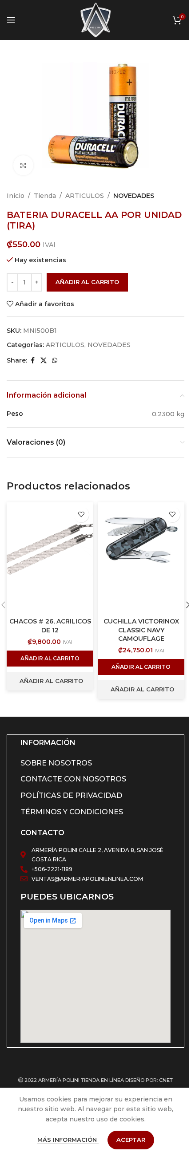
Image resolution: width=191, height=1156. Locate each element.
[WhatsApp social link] (54, 361)
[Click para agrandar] (23, 165)
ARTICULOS (84, 196)
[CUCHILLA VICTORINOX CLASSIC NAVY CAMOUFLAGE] (141, 557)
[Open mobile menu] (11, 20)
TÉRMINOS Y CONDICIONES (71, 812)
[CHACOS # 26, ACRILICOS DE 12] (50, 557)
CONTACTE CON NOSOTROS (73, 779)
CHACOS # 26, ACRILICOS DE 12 (50, 625)
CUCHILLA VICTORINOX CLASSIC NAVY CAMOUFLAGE (141, 630)
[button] (50, 659)
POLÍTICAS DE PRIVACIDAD (71, 795)
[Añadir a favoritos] (81, 514)
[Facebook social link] (32, 361)
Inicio (15, 196)
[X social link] (43, 361)
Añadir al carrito (87, 281)
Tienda (45, 196)
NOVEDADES (133, 196)
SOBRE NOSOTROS (56, 763)
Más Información (68, 1139)
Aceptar (130, 1139)
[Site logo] (95, 20)
